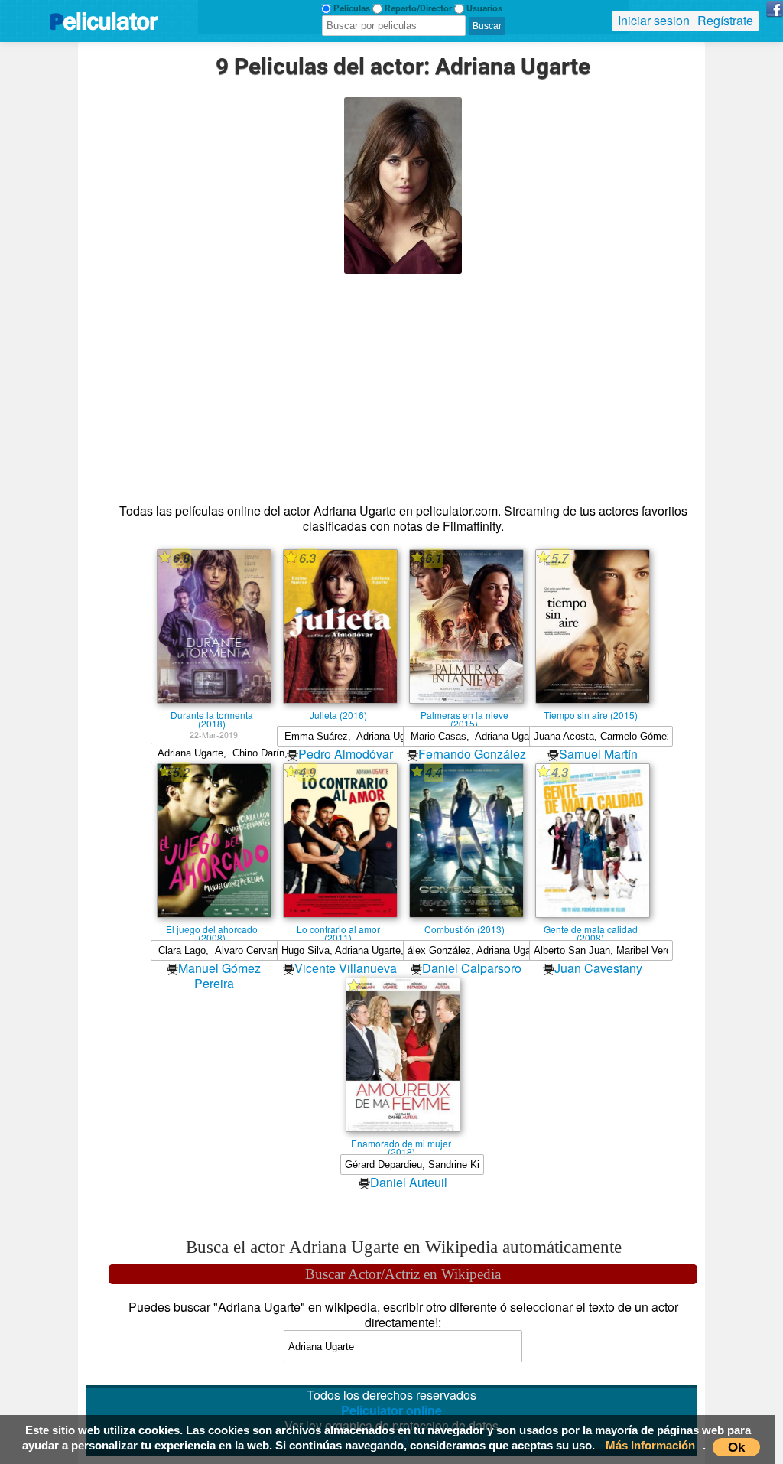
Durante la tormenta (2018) (212, 714)
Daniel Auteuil (408, 1182)
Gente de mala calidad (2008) (591, 928)
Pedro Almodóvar (345, 754)
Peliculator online (391, 1410)
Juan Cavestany (598, 968)
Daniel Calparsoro (471, 968)
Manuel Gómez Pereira (219, 975)
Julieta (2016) (338, 714)
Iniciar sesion (654, 20)
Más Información (650, 1445)
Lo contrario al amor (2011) (338, 928)
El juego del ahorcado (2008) (212, 928)
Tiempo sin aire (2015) (591, 714)
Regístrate (725, 20)
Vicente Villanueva (345, 968)
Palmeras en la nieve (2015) (464, 714)
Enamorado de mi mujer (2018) (401, 1143)
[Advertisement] (403, 381)
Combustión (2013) (464, 928)
